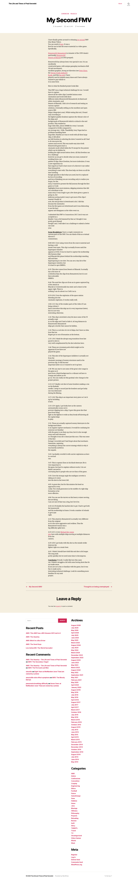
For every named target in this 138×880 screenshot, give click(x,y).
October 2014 (76, 749)
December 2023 (77, 655)
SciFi (73, 823)
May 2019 (74, 692)
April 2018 (75, 700)
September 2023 (77, 658)
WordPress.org (76, 865)
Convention (65, 13)
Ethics (73, 788)
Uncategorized (76, 836)
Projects (74, 13)
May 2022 (74, 672)
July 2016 (74, 715)
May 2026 (74, 630)
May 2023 (74, 665)
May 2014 (74, 762)
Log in (73, 857)
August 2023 (76, 660)
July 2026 (74, 628)
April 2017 (75, 707)
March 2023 (75, 667)
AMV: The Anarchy (32, 637)
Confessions (75, 778)
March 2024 (75, 653)
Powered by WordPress (62, 876)
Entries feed (75, 860)
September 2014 (77, 752)
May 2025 (74, 640)
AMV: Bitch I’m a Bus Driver (35, 640)
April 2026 (75, 633)
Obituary (74, 811)
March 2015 (75, 740)
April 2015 (75, 737)
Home (73, 803)
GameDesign (75, 796)
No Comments (81, 26)
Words (73, 840)
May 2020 (74, 682)
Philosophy (75, 813)
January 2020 (76, 687)
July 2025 (74, 635)
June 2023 (75, 662)
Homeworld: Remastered (57, 53)
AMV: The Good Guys (33, 644)
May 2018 (74, 697)
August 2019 (75, 690)
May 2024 (74, 650)
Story (73, 826)
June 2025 (75, 638)
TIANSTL (74, 828)
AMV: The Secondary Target (38, 662)
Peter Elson (83, 71)
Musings (74, 808)
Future (73, 793)
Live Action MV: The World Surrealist (39, 648)
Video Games (76, 838)
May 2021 (74, 677)
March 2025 (75, 643)
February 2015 (76, 742)
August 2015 (75, 727)
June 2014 (75, 759)
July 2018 (74, 695)
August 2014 (75, 754)
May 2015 (74, 735)
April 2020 (75, 685)
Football (74, 791)
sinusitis (29, 671)
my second (81, 40)
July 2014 (74, 757)
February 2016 (76, 722)
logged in (58, 606)
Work (73, 843)
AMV (73, 773)
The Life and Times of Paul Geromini (22, 3)
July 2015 (74, 730)
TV (72, 833)
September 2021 (77, 675)
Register (74, 855)
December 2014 (77, 744)
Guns (73, 798)
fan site (61, 75)
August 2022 (76, 670)
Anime (73, 776)
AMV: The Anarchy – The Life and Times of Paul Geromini (46, 660)
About (120, 3)
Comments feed (77, 862)
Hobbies (74, 801)
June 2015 (75, 732)
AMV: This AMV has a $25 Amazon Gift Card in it (43, 633)
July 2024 (74, 648)
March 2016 (75, 720)
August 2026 (76, 625)
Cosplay (74, 783)
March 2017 (75, 710)
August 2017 (75, 702)
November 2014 (77, 747)
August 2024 (76, 645)
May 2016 (74, 717)
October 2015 (76, 725)
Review (73, 821)
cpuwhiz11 (59, 26)
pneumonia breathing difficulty (37, 683)
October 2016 (76, 712)
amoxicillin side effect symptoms (38, 677)
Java (73, 806)
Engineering (75, 786)
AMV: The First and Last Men (38, 668)
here (61, 44)
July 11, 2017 (69, 26)
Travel (73, 831)
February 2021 (76, 680)
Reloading (74, 818)
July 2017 (74, 705)
